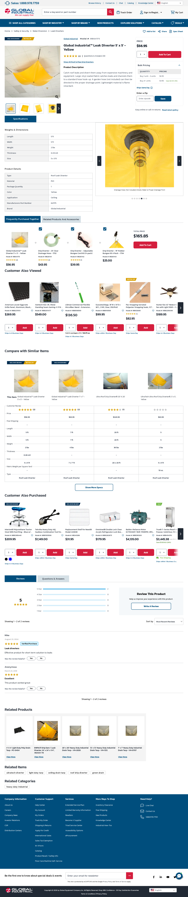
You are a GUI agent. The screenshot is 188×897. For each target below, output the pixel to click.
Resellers (69, 815)
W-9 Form (39, 845)
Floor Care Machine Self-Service (48, 861)
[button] (169, 3)
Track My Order (41, 820)
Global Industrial (71, 38)
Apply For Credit (42, 830)
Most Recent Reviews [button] (165, 621)
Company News (11, 815)
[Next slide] (179, 161)
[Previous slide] (99, 161)
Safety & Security (21, 30)
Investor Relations (12, 820)
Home (7, 30)
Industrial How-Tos (104, 825)
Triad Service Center (73, 825)
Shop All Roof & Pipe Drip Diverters (79, 62)
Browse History (95, 3)
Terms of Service (121, 881)
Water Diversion (40, 30)
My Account (40, 810)
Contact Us (110, 3)
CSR (6, 825)
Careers (8, 810)
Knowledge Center (145, 3)
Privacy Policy (107, 881)
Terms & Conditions (88, 894)
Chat (121, 3)
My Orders (39, 815)
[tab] (20, 119)
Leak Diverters (57, 30)
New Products (101, 815)
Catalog (130, 3)
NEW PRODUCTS (105, 23)
